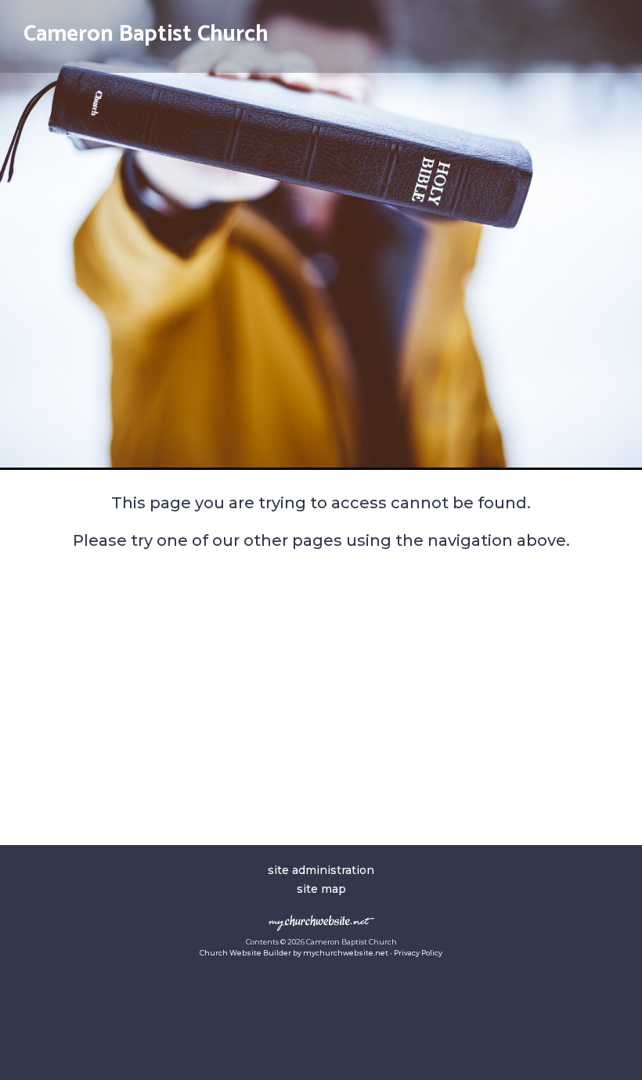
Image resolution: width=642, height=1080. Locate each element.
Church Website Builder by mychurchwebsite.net (294, 952)
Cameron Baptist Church (146, 34)
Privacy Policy (418, 952)
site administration (321, 870)
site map (321, 889)
